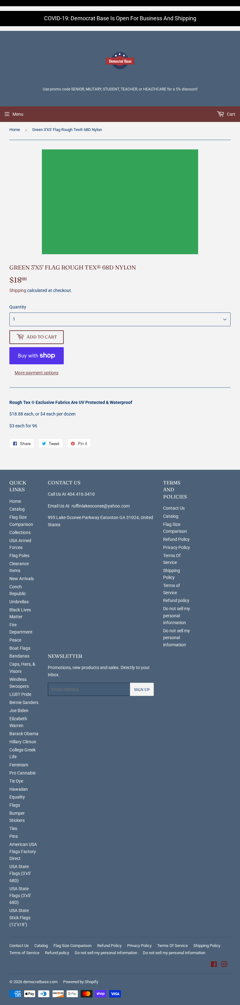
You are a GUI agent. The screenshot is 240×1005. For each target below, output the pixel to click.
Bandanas (19, 655)
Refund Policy (176, 539)
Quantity (17, 306)
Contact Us (174, 508)
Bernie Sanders (23, 702)
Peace (15, 640)
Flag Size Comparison (72, 945)
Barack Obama (23, 733)
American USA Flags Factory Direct (23, 851)
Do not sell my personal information (176, 615)
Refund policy (176, 600)
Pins (13, 836)
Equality (17, 796)
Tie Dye (16, 781)
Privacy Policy (176, 547)
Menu (17, 114)
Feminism (18, 764)
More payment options (36, 372)
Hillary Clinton (22, 741)
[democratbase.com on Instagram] (224, 965)
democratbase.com (40, 981)
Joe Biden (18, 710)
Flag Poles (19, 555)
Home (14, 129)
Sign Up (142, 689)
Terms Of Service (172, 945)
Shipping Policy (206, 945)
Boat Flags (19, 648)
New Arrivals (21, 578)
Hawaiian (18, 789)
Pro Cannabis (22, 772)
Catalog (17, 509)
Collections (20, 532)
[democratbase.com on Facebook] (214, 965)
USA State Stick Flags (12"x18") (19, 917)
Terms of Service (24, 952)
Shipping (17, 290)
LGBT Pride (20, 694)
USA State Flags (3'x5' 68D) (20, 873)
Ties (13, 828)
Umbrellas (19, 601)
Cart (230, 114)
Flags (14, 805)
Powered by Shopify (80, 981)
